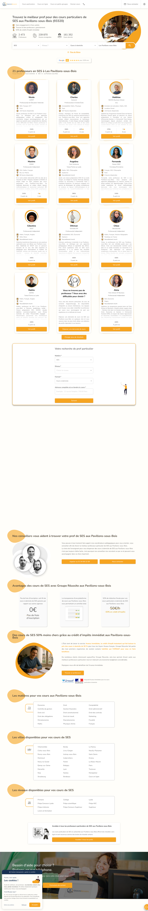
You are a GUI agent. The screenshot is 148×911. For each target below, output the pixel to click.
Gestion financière (69, 709)
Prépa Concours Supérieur (72, 807)
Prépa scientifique (69, 803)
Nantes (65, 773)
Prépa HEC (93, 803)
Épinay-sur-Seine (44, 765)
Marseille (41, 769)
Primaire (41, 800)
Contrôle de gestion (45, 709)
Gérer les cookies (9, 905)
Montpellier (93, 773)
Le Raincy (92, 747)
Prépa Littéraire (43, 807)
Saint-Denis (93, 754)
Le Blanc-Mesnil (95, 762)
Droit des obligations (45, 716)
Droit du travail (68, 716)
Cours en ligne (94, 777)
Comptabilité (93, 705)
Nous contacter (117, 561)
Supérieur (92, 807)
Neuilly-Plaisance (95, 751)
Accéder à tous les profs (84, 839)
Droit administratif (95, 709)
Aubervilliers (68, 758)
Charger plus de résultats (74, 337)
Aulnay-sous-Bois (69, 754)
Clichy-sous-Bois (44, 751)
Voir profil (31, 136)
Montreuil (41, 758)
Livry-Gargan (68, 751)
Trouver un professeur (73, 673)
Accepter (35, 905)
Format (58, 377)
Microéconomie (43, 720)
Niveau (58, 366)
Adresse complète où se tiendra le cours (70, 387)
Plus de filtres (75, 52)
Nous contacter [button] (132, 4)
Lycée (91, 800)
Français (92, 724)
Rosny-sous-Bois (44, 754)
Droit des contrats (95, 713)
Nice (39, 773)
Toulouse (92, 769)
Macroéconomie (69, 720)
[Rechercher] (130, 45)
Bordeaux (66, 777)
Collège (66, 800)
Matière (58, 356)
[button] (144, 4)
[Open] (38, 45)
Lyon (65, 769)
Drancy (91, 758)
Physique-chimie (69, 724)
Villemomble (42, 747)
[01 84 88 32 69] (84, 4)
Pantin (65, 762)
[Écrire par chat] (146, 907)
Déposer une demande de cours (74, 329)
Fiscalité (92, 720)
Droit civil (41, 713)
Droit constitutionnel (70, 713)
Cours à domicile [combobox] (62, 381)
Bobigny (66, 765)
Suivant (74, 401)
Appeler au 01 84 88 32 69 (80, 561)
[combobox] (23, 45)
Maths (40, 724)
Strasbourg (42, 777)
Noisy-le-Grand (43, 762)
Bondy (65, 747)
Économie (41, 705)
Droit (65, 705)
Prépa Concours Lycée (46, 803)
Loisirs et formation (45, 811)
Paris (90, 765)
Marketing (92, 716)
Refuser (24, 905)
